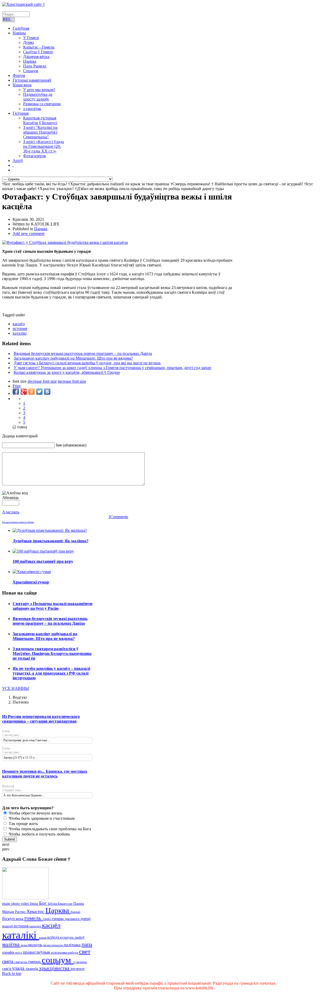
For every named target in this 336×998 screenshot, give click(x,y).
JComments (118, 516)
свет (84, 951)
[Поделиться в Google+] (23, 391)
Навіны (19, 33)
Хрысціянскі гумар (31, 582)
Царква (29, 61)
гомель (33, 918)
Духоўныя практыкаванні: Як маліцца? (50, 541)
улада (19, 968)
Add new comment (28, 233)
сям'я (7, 969)
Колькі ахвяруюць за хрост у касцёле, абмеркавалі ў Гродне (67, 372)
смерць (35, 961)
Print (16, 386)
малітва (11, 944)
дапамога (72, 919)
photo (16, 903)
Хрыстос (36, 911)
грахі (47, 919)
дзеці (85, 918)
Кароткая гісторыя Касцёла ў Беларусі (40, 120)
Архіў (18, 160)
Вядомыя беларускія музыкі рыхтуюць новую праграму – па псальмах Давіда (83, 353)
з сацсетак (32, 108)
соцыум (58, 960)
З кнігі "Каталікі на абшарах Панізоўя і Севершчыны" (40, 132)
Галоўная (21, 28)
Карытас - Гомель (38, 47)
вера (20, 919)
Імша (34, 904)
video (25, 904)
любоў (80, 937)
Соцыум (30, 71)
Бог (43, 903)
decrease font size (42, 381)
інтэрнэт (78, 969)
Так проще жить (23, 823)
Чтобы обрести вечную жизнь (35, 813)
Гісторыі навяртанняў (32, 80)
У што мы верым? (39, 89)
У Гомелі (31, 37)
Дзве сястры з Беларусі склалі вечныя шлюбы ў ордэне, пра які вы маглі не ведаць (87, 363)
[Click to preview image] (65, 242)
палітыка (73, 944)
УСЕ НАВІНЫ (15, 688)
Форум (19, 75)
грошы (58, 918)
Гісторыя (21, 113)
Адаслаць (10, 512)
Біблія (53, 904)
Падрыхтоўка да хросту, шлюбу (37, 96)
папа (87, 944)
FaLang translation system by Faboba (18, 522)
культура (67, 937)
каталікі (20, 333)
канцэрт (35, 926)
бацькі (75, 912)
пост (19, 952)
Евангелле (65, 904)
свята (8, 961)
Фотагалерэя (34, 156)
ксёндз (53, 937)
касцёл (19, 324)
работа (73, 952)
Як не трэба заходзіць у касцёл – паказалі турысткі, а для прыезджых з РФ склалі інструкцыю (51, 673)
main (6, 903)
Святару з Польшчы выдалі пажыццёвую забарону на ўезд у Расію (52, 606)
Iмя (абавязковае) (71, 445)
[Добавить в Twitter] (39, 391)
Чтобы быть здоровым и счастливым (41, 818)
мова (24, 945)
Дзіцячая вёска (36, 56)
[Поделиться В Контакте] (47, 391)
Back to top (11, 973)
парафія (8, 952)
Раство (21, 912)
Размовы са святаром (42, 104)
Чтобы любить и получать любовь (39, 834)
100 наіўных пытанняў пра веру (43, 561)
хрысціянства (55, 968)
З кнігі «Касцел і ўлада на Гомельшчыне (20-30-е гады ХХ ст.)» (43, 146)
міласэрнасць (53, 945)
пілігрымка (59, 952)
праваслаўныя (37, 952)
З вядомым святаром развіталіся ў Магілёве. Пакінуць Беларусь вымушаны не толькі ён (52, 653)
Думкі (28, 42)
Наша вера (22, 85)
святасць (21, 962)
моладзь (35, 945)
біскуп (9, 918)
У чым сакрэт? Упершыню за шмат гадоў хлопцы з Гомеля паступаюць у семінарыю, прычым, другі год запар (112, 367)
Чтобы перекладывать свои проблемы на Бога (49, 829)
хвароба (32, 969)
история (20, 328)
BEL (7, 19)
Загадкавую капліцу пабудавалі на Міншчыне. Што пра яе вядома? (73, 358)
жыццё (8, 926)
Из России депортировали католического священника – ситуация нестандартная (41, 718)
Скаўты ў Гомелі (38, 52)
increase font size (72, 381)
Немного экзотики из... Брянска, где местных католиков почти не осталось (44, 773)
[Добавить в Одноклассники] (31, 391)
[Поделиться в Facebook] (16, 391)
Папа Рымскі (34, 66)
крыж (43, 937)
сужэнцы (80, 962)
